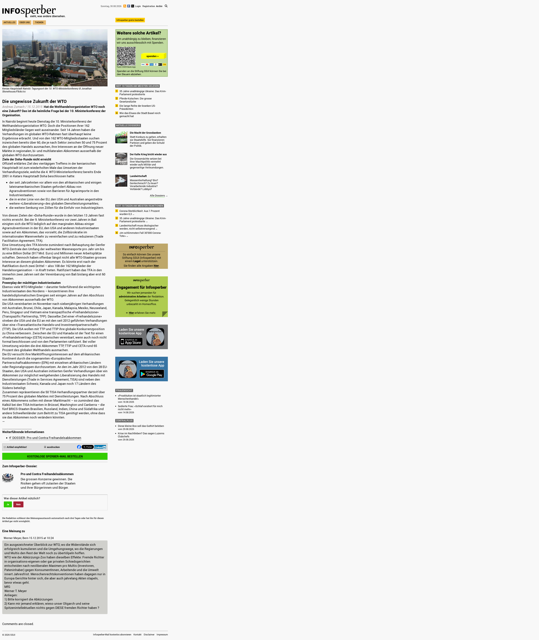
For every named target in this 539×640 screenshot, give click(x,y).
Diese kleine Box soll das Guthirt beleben (141, 426)
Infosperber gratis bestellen (130, 20)
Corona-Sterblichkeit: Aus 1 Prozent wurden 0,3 (139, 212)
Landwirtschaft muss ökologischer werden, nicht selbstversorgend (138, 227)
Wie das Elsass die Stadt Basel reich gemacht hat (139, 114)
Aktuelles (9, 22)
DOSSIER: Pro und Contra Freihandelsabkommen (46, 438)
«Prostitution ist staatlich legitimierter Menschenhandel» (139, 397)
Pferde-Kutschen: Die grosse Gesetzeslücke (135, 100)
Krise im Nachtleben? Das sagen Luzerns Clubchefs (141, 435)
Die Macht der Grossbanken (145, 132)
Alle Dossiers (157, 195)
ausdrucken (53, 447)
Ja (8, 504)
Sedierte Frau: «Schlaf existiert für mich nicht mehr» (140, 407)
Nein (18, 504)
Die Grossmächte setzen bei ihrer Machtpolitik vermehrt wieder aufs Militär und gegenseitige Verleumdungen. (147, 163)
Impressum (162, 634)
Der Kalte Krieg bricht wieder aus (148, 154)
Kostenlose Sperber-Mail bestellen (55, 456)
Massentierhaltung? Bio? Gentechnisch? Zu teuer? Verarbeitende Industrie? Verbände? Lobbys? (144, 185)
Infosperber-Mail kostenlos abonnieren (112, 634)
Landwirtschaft (138, 176)
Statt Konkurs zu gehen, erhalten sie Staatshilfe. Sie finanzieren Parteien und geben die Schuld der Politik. (148, 141)
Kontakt (137, 634)
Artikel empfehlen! (17, 447)
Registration (148, 6)
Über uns (25, 22)
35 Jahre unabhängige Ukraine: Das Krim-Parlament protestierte (142, 92)
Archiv (159, 6)
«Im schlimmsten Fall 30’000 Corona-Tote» (140, 234)
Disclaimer (149, 634)
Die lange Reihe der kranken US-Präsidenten (137, 107)
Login (138, 6)
